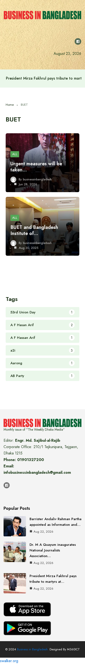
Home (10, 104)
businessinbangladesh (37, 179)
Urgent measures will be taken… (36, 166)
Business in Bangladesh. (33, 649)
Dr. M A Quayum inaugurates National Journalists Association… (53, 550)
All (14, 154)
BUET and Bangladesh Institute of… (34, 230)
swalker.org (9, 661)
